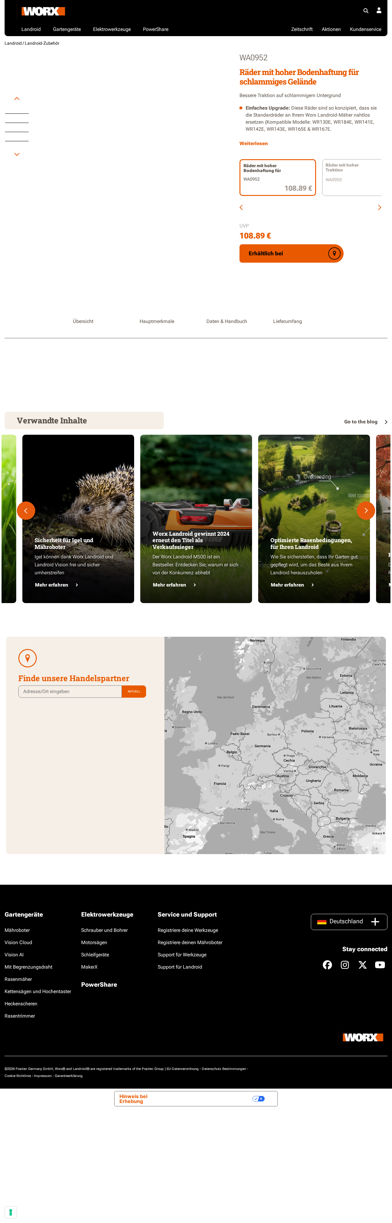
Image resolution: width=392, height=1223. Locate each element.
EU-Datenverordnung (183, 1069)
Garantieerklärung (69, 1076)
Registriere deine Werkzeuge (188, 930)
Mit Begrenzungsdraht (28, 967)
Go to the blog (361, 422)
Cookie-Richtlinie (18, 1076)
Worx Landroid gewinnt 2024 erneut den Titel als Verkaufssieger (191, 540)
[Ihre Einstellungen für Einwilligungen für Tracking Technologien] (11, 1212)
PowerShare (99, 984)
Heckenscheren (21, 1004)
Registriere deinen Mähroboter (190, 942)
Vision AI (14, 955)
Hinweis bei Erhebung (133, 1098)
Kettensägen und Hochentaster (38, 991)
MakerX (89, 967)
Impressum (43, 1076)
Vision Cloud (18, 942)
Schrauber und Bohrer (104, 930)
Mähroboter (17, 930)
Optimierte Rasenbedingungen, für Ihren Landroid (311, 543)
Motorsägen (94, 942)
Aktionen (331, 29)
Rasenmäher (18, 979)
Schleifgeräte (95, 955)
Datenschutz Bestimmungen (224, 1069)
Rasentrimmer (20, 1016)
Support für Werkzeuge (182, 955)
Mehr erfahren (51, 585)
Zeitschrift (302, 29)
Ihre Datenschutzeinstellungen (211, 1099)
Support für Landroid (180, 967)
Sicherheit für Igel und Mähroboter (64, 543)
